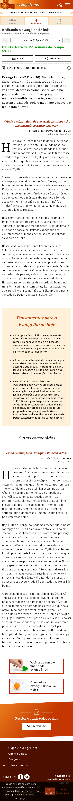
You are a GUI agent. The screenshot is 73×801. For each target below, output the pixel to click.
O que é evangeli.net (22, 748)
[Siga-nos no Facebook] (20, 777)
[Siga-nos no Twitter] (27, 777)
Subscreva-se (36, 726)
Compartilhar (55, 58)
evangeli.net (28, 4)
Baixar (20, 58)
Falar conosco (18, 765)
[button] (67, 5)
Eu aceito (49, 791)
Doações (14, 759)
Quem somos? (18, 753)
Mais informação (63, 791)
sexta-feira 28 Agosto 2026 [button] (34, 40)
